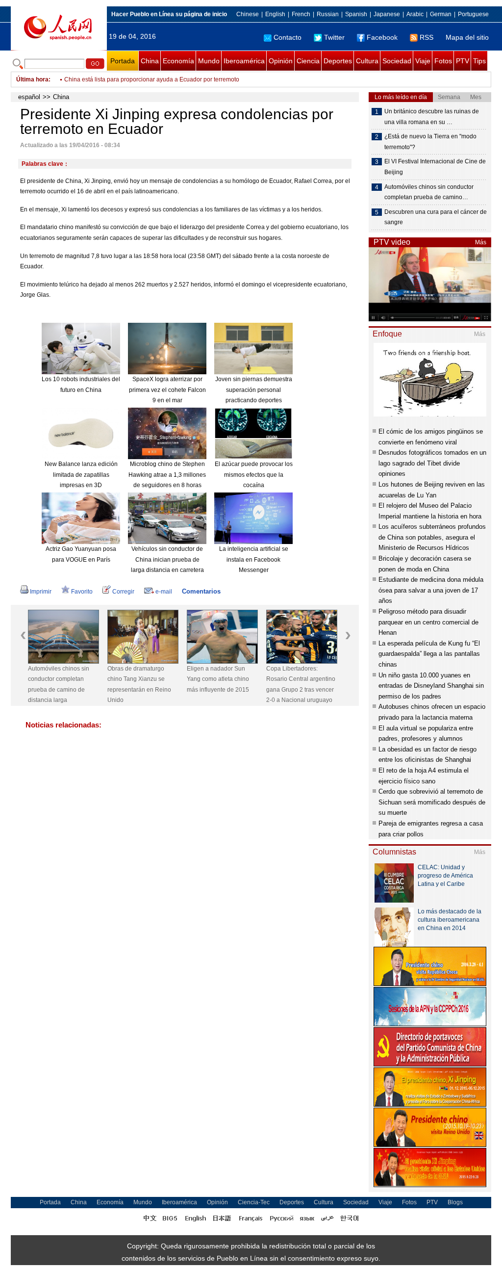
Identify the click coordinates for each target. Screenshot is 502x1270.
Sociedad (396, 61)
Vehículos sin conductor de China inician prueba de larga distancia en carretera (167, 559)
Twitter (334, 37)
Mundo (209, 61)
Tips (479, 61)
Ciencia (308, 61)
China (150, 61)
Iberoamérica (244, 61)
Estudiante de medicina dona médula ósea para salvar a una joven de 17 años (430, 590)
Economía (178, 61)
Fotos (443, 61)
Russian (328, 14)
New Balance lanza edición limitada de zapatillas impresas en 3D (81, 475)
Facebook (382, 37)
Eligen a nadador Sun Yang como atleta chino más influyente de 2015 (218, 679)
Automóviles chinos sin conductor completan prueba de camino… (429, 192)
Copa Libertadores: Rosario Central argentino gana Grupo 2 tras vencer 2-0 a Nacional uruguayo (300, 684)
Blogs (455, 1202)
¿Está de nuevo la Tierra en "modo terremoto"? (430, 142)
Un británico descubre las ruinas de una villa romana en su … (431, 117)
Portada (122, 61)
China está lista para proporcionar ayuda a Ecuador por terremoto (151, 79)
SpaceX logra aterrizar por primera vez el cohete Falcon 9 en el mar (167, 390)
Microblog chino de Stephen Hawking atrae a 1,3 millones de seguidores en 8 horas (167, 475)
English (275, 14)
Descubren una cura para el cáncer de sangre (435, 217)
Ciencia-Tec (254, 1202)
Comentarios (201, 591)
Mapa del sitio (467, 37)
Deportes (338, 61)
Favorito (82, 591)
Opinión (281, 61)
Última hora (32, 79)
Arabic (415, 14)
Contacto (287, 37)
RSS (426, 37)
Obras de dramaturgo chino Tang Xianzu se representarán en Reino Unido (139, 684)
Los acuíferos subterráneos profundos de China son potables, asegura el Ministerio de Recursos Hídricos (432, 537)
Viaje (422, 61)
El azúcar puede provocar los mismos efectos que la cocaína (254, 475)
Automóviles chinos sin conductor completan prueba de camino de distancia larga (58, 684)
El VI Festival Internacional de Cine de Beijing (435, 167)
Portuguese (473, 14)
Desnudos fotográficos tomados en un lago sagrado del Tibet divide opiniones (432, 463)
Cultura (367, 61)
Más (480, 242)
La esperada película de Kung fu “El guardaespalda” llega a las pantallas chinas (429, 654)
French (301, 14)
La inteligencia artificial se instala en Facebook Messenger (253, 559)
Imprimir (40, 591)
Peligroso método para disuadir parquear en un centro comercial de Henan (428, 622)
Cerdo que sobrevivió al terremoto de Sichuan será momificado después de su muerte (431, 802)
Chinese (247, 14)
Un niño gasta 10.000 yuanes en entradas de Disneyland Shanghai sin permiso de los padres (431, 686)
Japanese (387, 14)
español (29, 97)
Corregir (123, 591)
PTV (462, 61)
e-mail (163, 591)
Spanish (356, 14)
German (441, 14)
